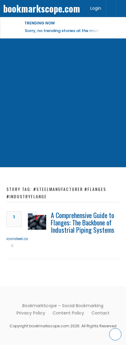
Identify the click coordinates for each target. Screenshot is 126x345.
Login (95, 8)
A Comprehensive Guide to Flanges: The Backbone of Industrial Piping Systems (82, 222)
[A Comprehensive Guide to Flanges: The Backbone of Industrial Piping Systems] (37, 220)
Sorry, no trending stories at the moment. (66, 31)
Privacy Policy (31, 313)
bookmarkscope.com (41, 8)
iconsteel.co (17, 238)
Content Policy (68, 313)
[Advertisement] (63, 104)
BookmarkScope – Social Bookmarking (62, 306)
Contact (100, 313)
